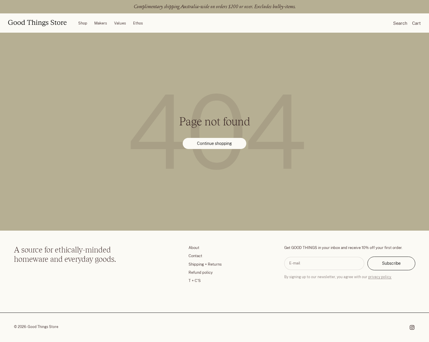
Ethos (138, 23)
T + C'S (195, 280)
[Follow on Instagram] (412, 327)
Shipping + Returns (205, 264)
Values (120, 23)
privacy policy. (380, 277)
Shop (82, 23)
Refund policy (201, 272)
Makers (100, 23)
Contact (195, 256)
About (194, 247)
